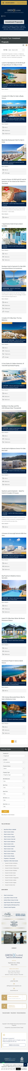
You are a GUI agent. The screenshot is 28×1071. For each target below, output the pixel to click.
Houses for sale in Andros (10, 880)
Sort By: (5, 50)
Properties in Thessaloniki (9, 858)
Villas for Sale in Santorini (9, 846)
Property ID (5, 753)
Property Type (6, 772)
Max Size (6, 804)
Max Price (5, 791)
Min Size (6, 797)
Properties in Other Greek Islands (11, 860)
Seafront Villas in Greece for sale (11, 900)
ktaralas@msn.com (14, 990)
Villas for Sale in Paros (9, 834)
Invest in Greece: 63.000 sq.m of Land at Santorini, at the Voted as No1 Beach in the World (14, 181)
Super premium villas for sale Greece (12, 902)
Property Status (6, 766)
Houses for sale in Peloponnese (12, 868)
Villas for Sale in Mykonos (9, 841)
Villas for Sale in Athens (9, 831)
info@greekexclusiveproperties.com (14, 985)
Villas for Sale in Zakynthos (10, 851)
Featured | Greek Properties (9, 907)
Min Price (5, 785)
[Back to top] (25, 1064)
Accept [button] (18, 1069)
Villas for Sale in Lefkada (9, 836)
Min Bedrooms (6, 778)
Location (5, 759)
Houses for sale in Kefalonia (11, 863)
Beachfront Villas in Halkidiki (10, 829)
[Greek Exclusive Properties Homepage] (14, 10)
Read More (24, 1069)
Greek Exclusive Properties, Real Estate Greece (14, 12)
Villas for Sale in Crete (8, 848)
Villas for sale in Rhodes (9, 856)
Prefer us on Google (14, 1045)
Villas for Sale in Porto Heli (9, 839)
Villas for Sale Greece (8, 895)
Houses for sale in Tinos (10, 875)
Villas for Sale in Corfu (8, 844)
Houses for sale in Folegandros (12, 877)
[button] (4, 16)
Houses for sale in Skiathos (11, 870)
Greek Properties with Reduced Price (11, 904)
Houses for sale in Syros (10, 872)
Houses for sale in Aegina (10, 882)
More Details (5, 89)
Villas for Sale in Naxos (9, 853)
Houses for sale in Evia (10, 885)
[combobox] (16, 50)
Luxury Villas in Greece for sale (10, 897)
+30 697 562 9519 (14, 981)
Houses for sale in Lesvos (10, 865)
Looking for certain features (8, 814)
